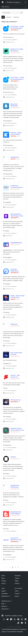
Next (21, 567)
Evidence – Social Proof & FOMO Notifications (16, 133)
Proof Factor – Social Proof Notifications (17, 27)
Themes (17, 578)
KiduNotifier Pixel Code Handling (16, 512)
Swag (17, 596)
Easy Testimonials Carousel (16, 353)
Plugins (17, 581)
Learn (3, 588)
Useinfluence (15, 157)
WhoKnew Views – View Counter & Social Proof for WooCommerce (18, 429)
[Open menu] (25, 2)
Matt (3, 603)
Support (3, 591)
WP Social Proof (16, 400)
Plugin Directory (5, 6)
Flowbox (13, 457)
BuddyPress (5, 609)
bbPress (4, 606)
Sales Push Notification (14, 105)
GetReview (14, 324)
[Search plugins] (21, 12)
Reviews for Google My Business (17, 50)
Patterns (17, 583)
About (3, 575)
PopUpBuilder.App (16, 242)
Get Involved (18, 588)
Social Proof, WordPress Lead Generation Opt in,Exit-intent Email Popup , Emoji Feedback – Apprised (17, 539)
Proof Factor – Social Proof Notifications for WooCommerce (18, 78)
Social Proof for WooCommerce (17, 186)
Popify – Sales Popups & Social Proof (18, 296)
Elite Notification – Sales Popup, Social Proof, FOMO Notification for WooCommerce (17, 215)
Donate (17, 593)
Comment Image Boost (15, 270)
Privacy (3, 583)
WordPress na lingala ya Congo (13, 615)
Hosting (3, 581)
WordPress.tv (5, 596)
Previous (6, 567)
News (3, 578)
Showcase (18, 575)
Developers (4, 593)
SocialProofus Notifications (15, 486)
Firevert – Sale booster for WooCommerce (16, 376)
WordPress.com (6, 601)
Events (17, 591)
